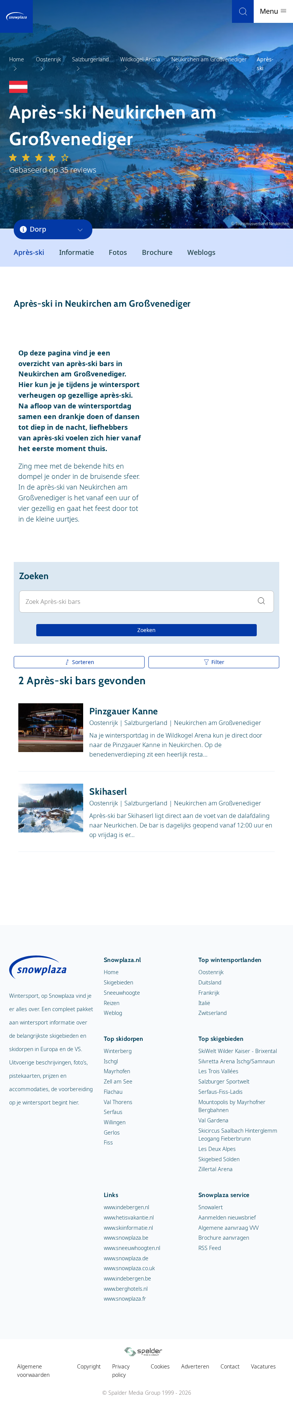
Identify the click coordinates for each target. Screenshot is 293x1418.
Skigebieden (118, 982)
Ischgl (111, 1061)
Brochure (157, 252)
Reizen (111, 1003)
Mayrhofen (117, 1071)
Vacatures (263, 1366)
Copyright (89, 1366)
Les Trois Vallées (218, 1071)
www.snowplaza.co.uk (129, 1268)
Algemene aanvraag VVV (228, 1227)
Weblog (113, 1012)
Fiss (108, 1142)
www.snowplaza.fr (125, 1298)
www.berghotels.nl (126, 1288)
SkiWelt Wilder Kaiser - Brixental (237, 1051)
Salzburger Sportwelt (224, 1081)
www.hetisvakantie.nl (129, 1217)
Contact (230, 1366)
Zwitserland (212, 1012)
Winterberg (118, 1051)
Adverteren (195, 1366)
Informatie (76, 252)
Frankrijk (208, 992)
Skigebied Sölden (219, 1159)
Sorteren (83, 662)
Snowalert (210, 1207)
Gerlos (112, 1132)
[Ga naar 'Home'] (16, 16)
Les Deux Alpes (217, 1148)
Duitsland (209, 982)
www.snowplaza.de (126, 1258)
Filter (217, 662)
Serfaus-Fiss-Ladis (220, 1091)
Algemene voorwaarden (33, 1370)
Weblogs (201, 252)
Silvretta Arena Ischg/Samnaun (236, 1061)
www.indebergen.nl (126, 1207)
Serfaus (113, 1112)
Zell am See (118, 1081)
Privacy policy (121, 1370)
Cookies (160, 1366)
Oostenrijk (211, 972)
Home (111, 972)
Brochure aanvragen (223, 1237)
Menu (270, 11)
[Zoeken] (243, 11)
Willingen (115, 1122)
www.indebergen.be (127, 1278)
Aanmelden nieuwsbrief (227, 1217)
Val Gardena (213, 1120)
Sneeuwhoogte (122, 992)
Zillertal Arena (215, 1169)
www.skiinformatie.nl (128, 1227)
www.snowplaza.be (126, 1237)
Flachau (113, 1091)
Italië (204, 1003)
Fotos (118, 252)
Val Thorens (118, 1102)
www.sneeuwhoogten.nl (132, 1248)
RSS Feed (209, 1248)
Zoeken (146, 630)
